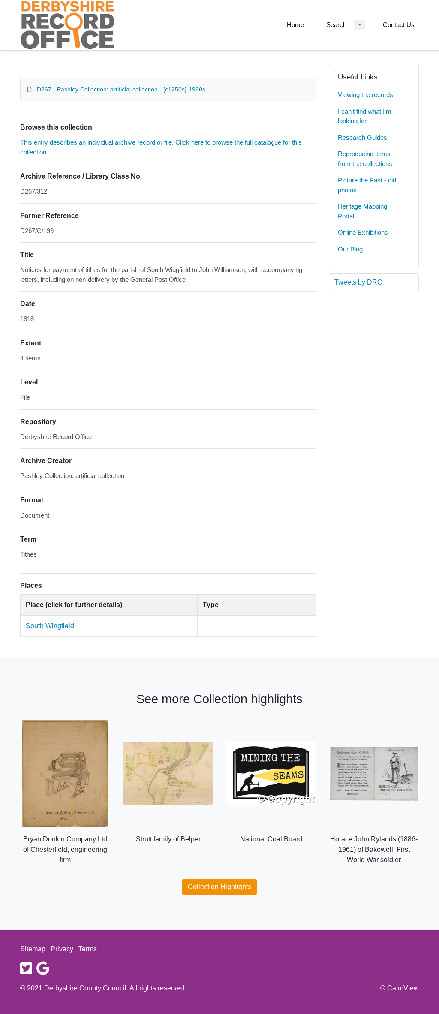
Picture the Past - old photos (367, 185)
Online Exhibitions (363, 232)
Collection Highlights (219, 886)
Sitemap (32, 949)
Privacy (62, 949)
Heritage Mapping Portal (362, 211)
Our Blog (350, 249)
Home (295, 24)
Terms (87, 949)
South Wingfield (50, 626)
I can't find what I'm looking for (364, 116)
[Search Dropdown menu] (359, 25)
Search (336, 24)
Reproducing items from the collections (365, 158)
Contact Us (399, 24)
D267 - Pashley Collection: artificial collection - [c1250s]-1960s (121, 89)
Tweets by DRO (358, 282)
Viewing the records (365, 94)
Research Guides (362, 137)
